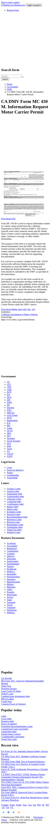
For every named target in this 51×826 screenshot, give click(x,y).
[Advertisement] (25, 39)
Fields (18, 805)
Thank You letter (14, 530)
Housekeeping (13, 576)
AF (8, 382)
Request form (13, 10)
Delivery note (7, 694)
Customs (11, 553)
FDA (9, 410)
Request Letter (13, 522)
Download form (8, 218)
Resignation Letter (15, 524)
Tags (25, 805)
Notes (12, 805)
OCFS (10, 430)
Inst (34, 805)
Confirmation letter (15, 504)
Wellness (11, 612)
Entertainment (13, 564)
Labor (9, 428)
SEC (9, 436)
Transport (11, 602)
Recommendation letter (17, 517)
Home (9, 84)
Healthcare (11, 569)
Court (9, 467)
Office (9, 589)
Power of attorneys (15, 470)
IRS (8, 425)
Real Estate (12, 594)
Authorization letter (15, 496)
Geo (30, 805)
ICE (8, 423)
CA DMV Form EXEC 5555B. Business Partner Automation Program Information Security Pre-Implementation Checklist (23, 777)
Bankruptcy (12, 548)
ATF (9, 384)
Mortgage (11, 587)
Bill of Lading (7, 699)
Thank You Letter (9, 739)
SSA (9, 443)
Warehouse (12, 610)
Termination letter (15, 527)
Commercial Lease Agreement (14, 729)
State (9, 446)
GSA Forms (12, 415)
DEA (9, 397)
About (4, 820)
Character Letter (14, 499)
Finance (10, 566)
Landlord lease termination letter (15, 696)
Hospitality (12, 574)
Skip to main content (10, 2)
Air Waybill (6, 678)
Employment (12, 561)
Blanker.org (19, 5)
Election (10, 407)
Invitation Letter (14, 512)
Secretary (11, 438)
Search (5, 79)
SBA (9, 433)
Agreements (12, 478)
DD (8, 400)
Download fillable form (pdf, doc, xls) (18, 309)
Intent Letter (12, 509)
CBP (9, 387)
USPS (9, 456)
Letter (3, 716)
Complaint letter (14, 501)
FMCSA (11, 413)
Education (11, 559)
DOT (9, 392)
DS (8, 405)
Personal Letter (13, 514)
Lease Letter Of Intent (11, 691)
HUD (9, 418)
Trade (9, 600)
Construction (12, 551)
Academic (11, 543)
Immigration (12, 420)
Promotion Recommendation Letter (17, 726)
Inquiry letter (12, 506)
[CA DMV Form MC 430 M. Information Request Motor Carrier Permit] (23, 216)
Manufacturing (13, 582)
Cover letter (6, 718)
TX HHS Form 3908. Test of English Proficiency (23, 761)
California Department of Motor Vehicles (19, 314)
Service (10, 597)
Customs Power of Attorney (13, 704)
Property (10, 592)
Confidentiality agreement (12, 736)
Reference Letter (14, 519)
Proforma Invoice (9, 688)
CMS (9, 389)
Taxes (9, 448)
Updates (4, 805)
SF (43, 805)
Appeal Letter (13, 491)
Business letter (7, 721)
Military (10, 584)
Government (12, 87)
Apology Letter (14, 489)
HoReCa (11, 571)
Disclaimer (38, 817)
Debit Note (6, 686)
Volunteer (11, 607)
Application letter (14, 494)
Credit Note (6, 701)
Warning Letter (13, 532)
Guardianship (13, 475)
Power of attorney (9, 724)
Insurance (11, 579)
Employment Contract (11, 734)
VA (8, 451)
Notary (10, 472)
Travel (9, 605)
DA (8, 395)
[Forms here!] (7, 5)
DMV (9, 89)
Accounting (12, 546)
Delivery (11, 556)
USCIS (10, 454)
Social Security (13, 441)
